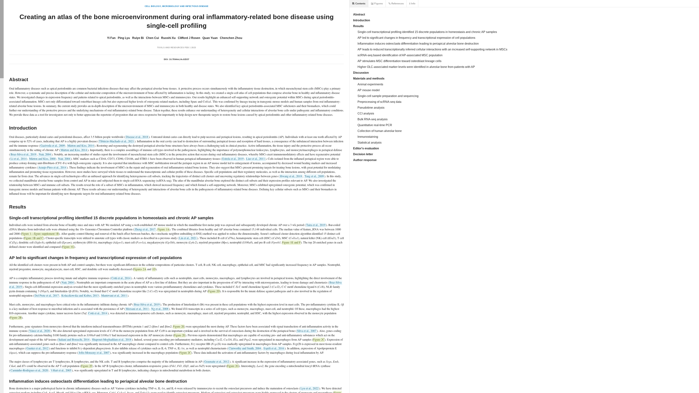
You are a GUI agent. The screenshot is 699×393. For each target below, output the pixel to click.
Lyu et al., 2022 (310, 388)
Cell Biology (153, 6)
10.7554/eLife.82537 (179, 59)
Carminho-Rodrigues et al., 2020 (29, 370)
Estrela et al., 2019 (233, 158)
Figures (378, 3)
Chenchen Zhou (231, 37)
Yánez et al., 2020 (39, 331)
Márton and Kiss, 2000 (42, 158)
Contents (360, 3)
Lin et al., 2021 (188, 238)
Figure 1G (68, 247)
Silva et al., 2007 (306, 331)
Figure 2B (16, 317)
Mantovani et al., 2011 (114, 295)
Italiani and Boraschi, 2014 (73, 339)
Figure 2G (233, 366)
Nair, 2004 (45, 154)
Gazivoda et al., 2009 (52, 145)
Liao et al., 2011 (255, 158)
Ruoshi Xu (168, 37)
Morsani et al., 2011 (137, 309)
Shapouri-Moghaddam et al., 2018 (111, 339)
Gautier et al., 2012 (37, 348)
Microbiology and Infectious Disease (185, 6)
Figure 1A (163, 229)
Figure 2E (178, 326)
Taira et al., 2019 (315, 225)
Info (412, 3)
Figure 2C (319, 339)
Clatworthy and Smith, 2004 (245, 348)
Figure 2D (214, 291)
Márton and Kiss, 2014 (80, 145)
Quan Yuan (210, 37)
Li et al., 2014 (19, 158)
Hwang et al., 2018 (291, 176)
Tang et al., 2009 (314, 176)
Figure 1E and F (291, 242)
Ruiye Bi (138, 37)
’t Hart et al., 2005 (61, 370)
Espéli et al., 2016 (274, 348)
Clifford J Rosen (189, 37)
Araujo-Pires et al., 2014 (52, 167)
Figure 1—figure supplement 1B (40, 233)
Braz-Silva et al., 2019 (23, 154)
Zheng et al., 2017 (145, 229)
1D (154, 269)
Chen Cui (152, 37)
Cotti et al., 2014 (121, 278)
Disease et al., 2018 (137, 137)
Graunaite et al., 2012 (216, 361)
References (397, 3)
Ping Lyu (124, 37)
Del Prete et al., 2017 (47, 295)
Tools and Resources (170, 47)
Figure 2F (86, 366)
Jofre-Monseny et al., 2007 (94, 352)
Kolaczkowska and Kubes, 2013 (80, 295)
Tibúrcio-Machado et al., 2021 (116, 141)
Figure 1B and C (33, 238)
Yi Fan (111, 37)
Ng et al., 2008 (159, 309)
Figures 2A (139, 269)
